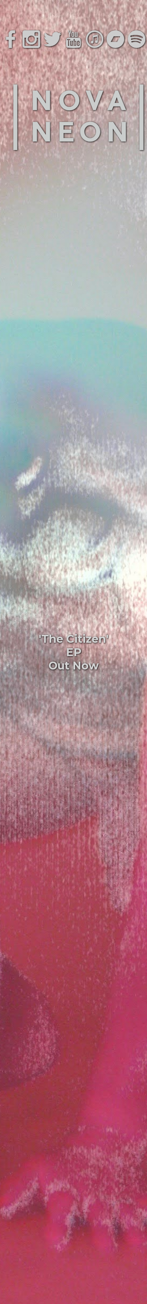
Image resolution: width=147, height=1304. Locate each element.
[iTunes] (94, 39)
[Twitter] (52, 39)
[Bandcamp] (115, 39)
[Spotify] (136, 39)
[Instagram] (31, 39)
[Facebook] (10, 39)
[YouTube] (73, 39)
